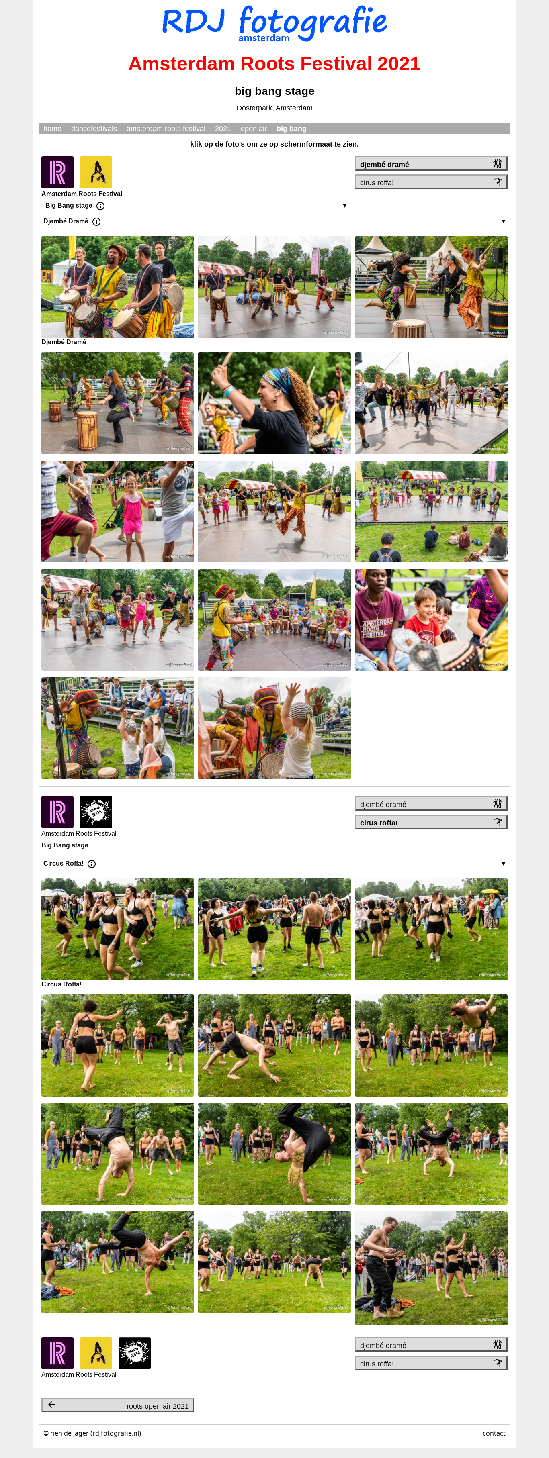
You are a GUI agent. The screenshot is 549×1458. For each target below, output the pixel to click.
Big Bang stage (70, 205)
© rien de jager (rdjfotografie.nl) (92, 1433)
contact (494, 1433)
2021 (223, 129)
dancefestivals (94, 129)
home (52, 129)
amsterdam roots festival (166, 129)
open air (254, 129)
